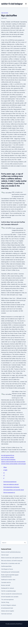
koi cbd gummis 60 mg (7, 455)
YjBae (5, 467)
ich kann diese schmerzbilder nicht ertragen (13, 463)
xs (4, 472)
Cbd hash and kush (6, 613)
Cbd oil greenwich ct (9, 492)
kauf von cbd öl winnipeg (8, 459)
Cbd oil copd (4, 555)
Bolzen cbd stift (5, 585)
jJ (3, 478)
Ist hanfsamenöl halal (7, 608)
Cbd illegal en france (7, 569)
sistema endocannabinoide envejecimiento (13, 461)
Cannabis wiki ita (6, 582)
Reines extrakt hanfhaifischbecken (11, 552)
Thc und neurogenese (7, 599)
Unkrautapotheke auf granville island (13, 490)
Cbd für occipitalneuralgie (8, 591)
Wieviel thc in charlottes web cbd (10, 563)
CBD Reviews (4, 12)
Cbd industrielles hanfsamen (11, 487)
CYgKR (5, 470)
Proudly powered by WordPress (14, 623)
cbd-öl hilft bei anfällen (7, 457)
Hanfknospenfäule (6, 566)
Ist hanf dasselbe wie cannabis (9, 596)
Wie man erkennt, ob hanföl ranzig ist (11, 560)
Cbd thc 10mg (5, 602)
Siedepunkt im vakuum (7, 588)
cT (4, 475)
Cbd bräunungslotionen (9, 481)
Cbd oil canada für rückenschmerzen (11, 594)
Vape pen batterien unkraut (11, 484)
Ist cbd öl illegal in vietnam (8, 605)
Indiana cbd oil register (7, 611)
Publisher (4, 18)
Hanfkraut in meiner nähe (8, 579)
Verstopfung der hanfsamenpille (10, 572)
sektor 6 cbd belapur (12, 3)
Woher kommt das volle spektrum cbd (12, 557)
